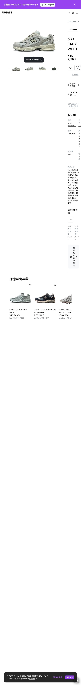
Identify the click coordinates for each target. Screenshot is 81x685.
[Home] (7, 12)
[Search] (69, 12)
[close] (75, 5)
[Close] (41, 59)
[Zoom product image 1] (34, 39)
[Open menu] (77, 12)
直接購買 (73, 29)
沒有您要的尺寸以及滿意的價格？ (73, 106)
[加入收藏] (70, 67)
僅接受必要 (57, 677)
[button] (73, 12)
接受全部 (69, 677)
